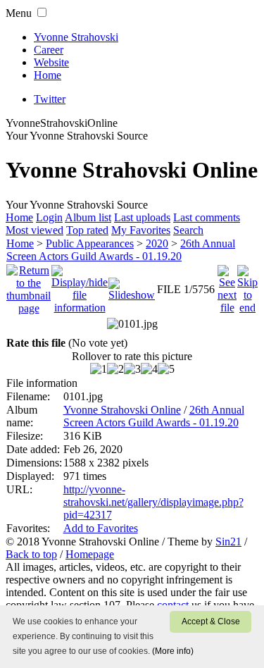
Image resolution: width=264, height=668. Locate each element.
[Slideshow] (131, 286)
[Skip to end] (247, 286)
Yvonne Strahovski (76, 37)
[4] (149, 369)
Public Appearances (90, 243)
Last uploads (142, 217)
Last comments (206, 217)
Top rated (87, 230)
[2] (115, 369)
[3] (132, 369)
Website (51, 62)
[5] (166, 369)
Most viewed (34, 230)
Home (47, 75)
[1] (98, 369)
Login (49, 217)
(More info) (173, 651)
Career (48, 50)
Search (188, 230)
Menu (19, 13)
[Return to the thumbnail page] (28, 286)
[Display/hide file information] (79, 286)
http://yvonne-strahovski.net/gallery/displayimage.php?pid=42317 (153, 502)
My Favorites (140, 230)
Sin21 (228, 542)
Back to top (31, 554)
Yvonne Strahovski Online (122, 410)
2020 (157, 243)
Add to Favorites (100, 528)
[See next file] (227, 286)
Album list (88, 217)
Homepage (89, 554)
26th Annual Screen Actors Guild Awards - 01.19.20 (120, 249)
